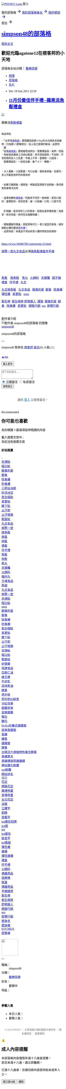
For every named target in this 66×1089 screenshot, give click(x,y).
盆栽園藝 (7, 712)
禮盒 (4, 282)
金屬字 (5, 817)
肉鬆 (4, 541)
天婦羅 (45, 277)
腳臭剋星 (38, 289)
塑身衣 (5, 921)
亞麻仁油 (7, 672)
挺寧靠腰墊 (8, 730)
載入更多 (7, 364)
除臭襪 (58, 289)
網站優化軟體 (10, 765)
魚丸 (25, 277)
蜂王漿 (5, 677)
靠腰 (4, 734)
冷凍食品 (7, 581)
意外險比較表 (10, 699)
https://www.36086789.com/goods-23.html (26, 243)
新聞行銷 (53, 305)
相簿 (12, 75)
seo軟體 (6, 769)
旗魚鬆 (15, 140)
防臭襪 (5, 483)
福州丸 (5, 576)
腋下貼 (5, 506)
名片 (12, 84)
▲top (4, 356)
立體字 (5, 808)
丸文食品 (24, 289)
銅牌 (4, 812)
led (3, 829)
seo (44, 305)
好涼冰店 (7, 492)
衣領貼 (5, 461)
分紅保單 (7, 703)
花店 (4, 781)
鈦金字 (5, 838)
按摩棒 (5, 877)
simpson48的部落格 (26, 33)
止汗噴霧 (7, 514)
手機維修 (7, 891)
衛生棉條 (17, 301)
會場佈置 (7, 795)
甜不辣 (56, 277)
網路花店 (7, 786)
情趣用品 (7, 873)
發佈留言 (7, 386)
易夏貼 (16, 294)
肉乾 (4, 559)
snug (26, 294)
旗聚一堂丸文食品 (13, 251)
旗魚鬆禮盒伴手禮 (42, 251)
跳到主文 (7, 43)
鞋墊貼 (5, 519)
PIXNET (17, 1029)
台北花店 (7, 799)
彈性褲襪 (7, 855)
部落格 (13, 80)
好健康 (5, 663)
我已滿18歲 (9, 1081)
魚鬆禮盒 (16, 122)
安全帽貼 (7, 497)
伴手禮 (21, 227)
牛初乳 (5, 681)
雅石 (4, 716)
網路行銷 (34, 305)
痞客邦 (28, 347)
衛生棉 (5, 301)
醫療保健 (31, 68)
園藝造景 (7, 708)
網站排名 (7, 774)
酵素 (4, 690)
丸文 (23, 282)
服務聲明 (39, 1033)
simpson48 (7, 326)
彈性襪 (5, 294)
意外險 (5, 694)
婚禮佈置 (7, 790)
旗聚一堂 (7, 528)
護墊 (40, 301)
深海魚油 (7, 685)
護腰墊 (5, 743)
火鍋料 (34, 277)
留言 (37, 347)
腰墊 (4, 738)
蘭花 (4, 721)
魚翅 (4, 585)
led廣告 (6, 833)
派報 (4, 804)
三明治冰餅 (8, 488)
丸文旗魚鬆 (8, 289)
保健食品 (7, 668)
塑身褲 (5, 925)
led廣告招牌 (9, 821)
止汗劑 (5, 510)
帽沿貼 (5, 466)
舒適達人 (30, 301)
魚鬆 (4, 277)
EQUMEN (7, 928)
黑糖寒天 (7, 756)
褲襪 (4, 851)
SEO (4, 777)
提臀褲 (5, 933)
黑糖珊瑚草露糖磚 (13, 760)
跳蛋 (4, 882)
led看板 (6, 842)
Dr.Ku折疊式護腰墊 (13, 725)
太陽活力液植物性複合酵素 (19, 752)
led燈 (4, 826)
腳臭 (48, 289)
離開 (21, 1081)
